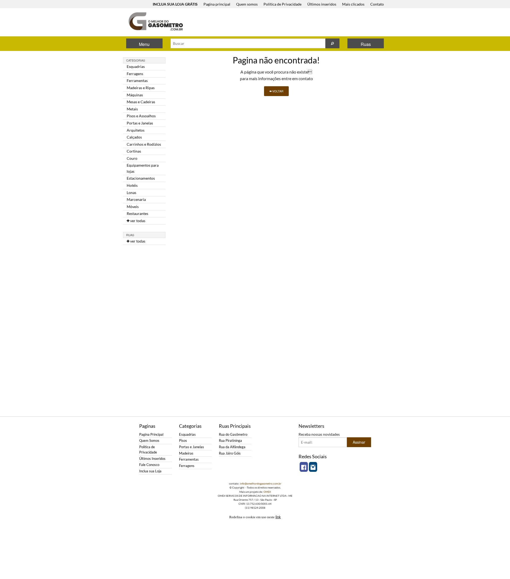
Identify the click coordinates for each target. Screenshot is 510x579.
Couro (132, 158)
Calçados (134, 137)
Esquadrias (136, 66)
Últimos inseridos (321, 4)
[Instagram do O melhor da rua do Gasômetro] (313, 467)
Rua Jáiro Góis (230, 453)
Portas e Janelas (140, 123)
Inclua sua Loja (150, 471)
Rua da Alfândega (232, 447)
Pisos (183, 441)
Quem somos (247, 4)
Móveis (133, 206)
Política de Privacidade (282, 4)
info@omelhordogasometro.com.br (260, 483)
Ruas (366, 44)
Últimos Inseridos (152, 459)
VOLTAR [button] (277, 91)
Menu (144, 44)
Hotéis (132, 185)
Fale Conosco (149, 465)
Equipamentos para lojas (143, 168)
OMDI (267, 491)
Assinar (359, 442)
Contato (377, 4)
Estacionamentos (141, 178)
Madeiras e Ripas (141, 87)
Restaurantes (137, 213)
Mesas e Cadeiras (141, 102)
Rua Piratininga (230, 441)
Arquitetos (135, 130)
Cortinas (134, 151)
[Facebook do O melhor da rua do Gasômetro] (304, 467)
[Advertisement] (289, 23)
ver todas (137, 220)
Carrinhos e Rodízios (144, 144)
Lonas (131, 192)
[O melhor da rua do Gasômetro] (155, 21)
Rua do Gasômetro (233, 435)
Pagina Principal (151, 435)
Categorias (135, 60)
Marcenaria (136, 199)
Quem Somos (149, 441)
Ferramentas (137, 80)
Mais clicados (353, 4)
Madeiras (186, 453)
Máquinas (135, 95)
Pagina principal (216, 4)
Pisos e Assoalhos (141, 116)
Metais (132, 109)
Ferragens (135, 73)
